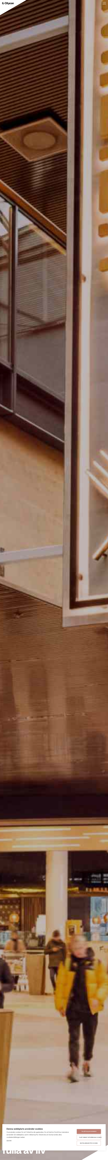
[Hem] (8, 3)
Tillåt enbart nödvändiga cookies (90, 1137)
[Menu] (104, 3)
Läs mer (9, 1140)
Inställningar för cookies (89, 1143)
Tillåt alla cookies (88, 1131)
